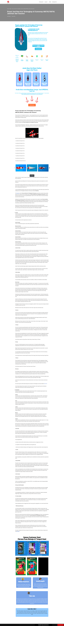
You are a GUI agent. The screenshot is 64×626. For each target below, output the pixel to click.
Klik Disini (32, 175)
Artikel (10, 8)
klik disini (45, 383)
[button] (15, 36)
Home (8, 8)
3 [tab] (32, 173)
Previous (14, 167)
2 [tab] (31, 173)
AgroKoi (9, 16)
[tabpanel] (20, 168)
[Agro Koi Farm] (8, 2)
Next (49, 167)
